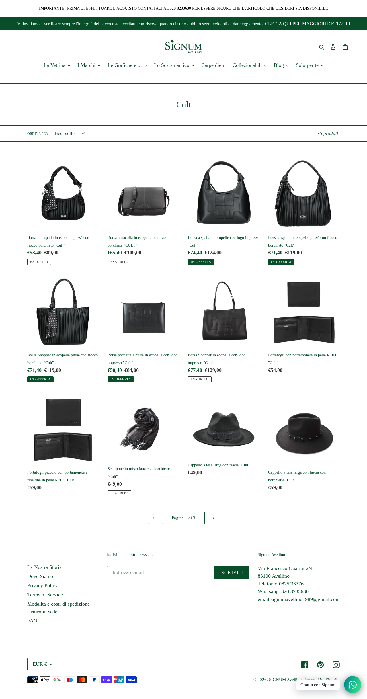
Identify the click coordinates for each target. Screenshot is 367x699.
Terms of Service (45, 595)
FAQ (32, 621)
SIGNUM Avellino (285, 679)
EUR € (40, 664)
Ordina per (37, 134)
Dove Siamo (40, 576)
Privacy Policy (42, 585)
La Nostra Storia (44, 567)
